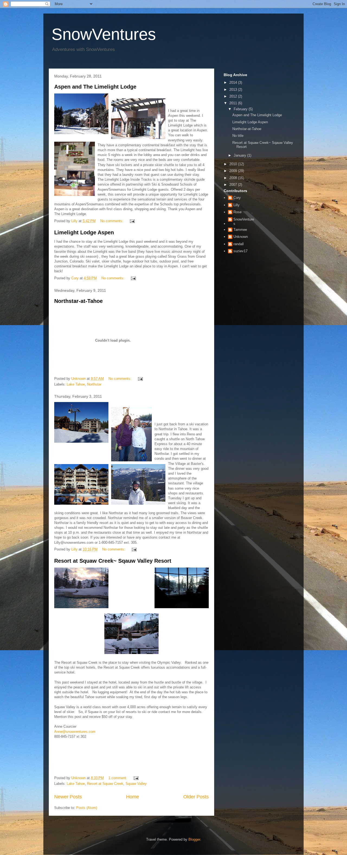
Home (132, 796)
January (240, 155)
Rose (237, 212)
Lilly (236, 205)
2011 (233, 103)
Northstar (94, 384)
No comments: (112, 221)
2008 (233, 178)
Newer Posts (68, 796)
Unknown (240, 237)
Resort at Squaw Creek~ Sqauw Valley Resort (112, 561)
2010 (233, 164)
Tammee (240, 230)
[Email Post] (132, 221)
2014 (233, 82)
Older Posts (196, 796)
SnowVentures (104, 34)
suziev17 (240, 251)
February (241, 109)
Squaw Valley (136, 784)
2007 (233, 185)
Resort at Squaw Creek (105, 784)
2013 (233, 90)
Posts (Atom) (86, 808)
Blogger (194, 839)
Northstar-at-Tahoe (78, 301)
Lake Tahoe (76, 384)
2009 (233, 171)
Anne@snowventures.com (74, 732)
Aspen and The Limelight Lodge (95, 87)
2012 (233, 96)
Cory (237, 198)
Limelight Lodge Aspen (84, 232)
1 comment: (118, 778)
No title (237, 136)
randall (238, 244)
